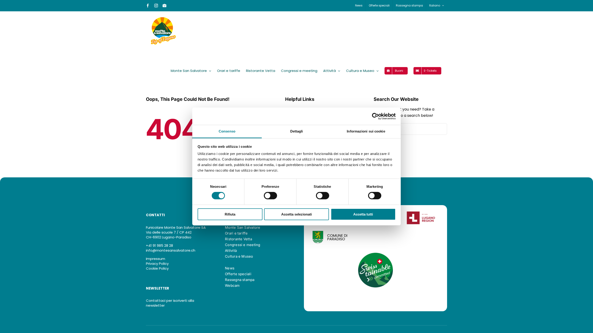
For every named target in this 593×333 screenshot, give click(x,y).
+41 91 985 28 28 (159, 245)
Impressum (155, 258)
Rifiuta (230, 214)
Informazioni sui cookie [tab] (366, 131)
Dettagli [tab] (296, 131)
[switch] (270, 195)
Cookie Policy (157, 268)
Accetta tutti (363, 214)
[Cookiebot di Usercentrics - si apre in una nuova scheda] (375, 116)
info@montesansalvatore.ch (170, 250)
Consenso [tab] (227, 131)
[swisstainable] (375, 254)
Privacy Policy (157, 263)
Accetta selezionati (296, 214)
